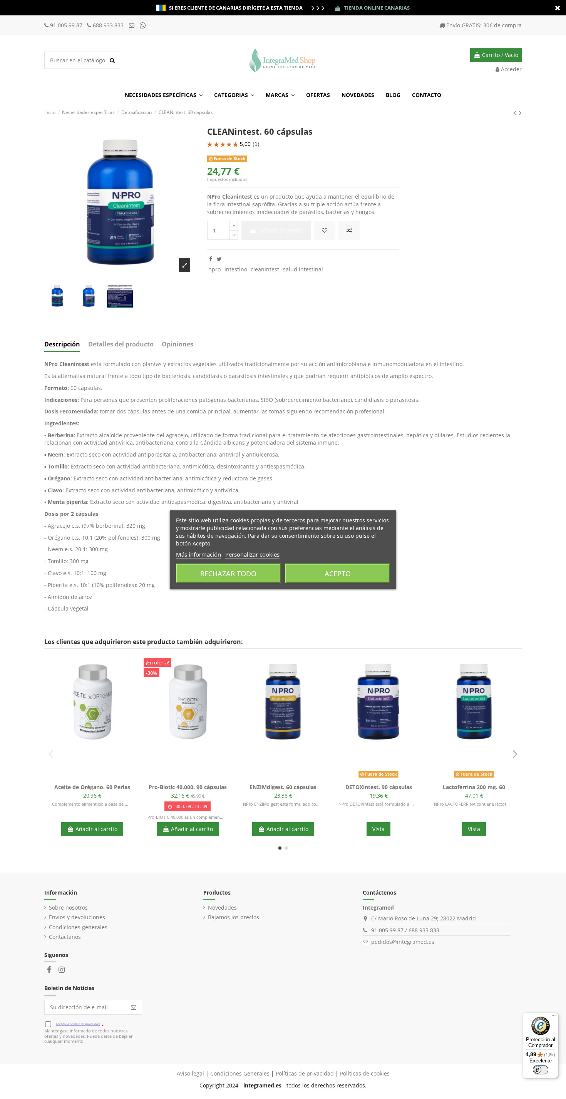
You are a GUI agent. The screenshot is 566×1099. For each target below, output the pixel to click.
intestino (235, 269)
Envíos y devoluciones (77, 917)
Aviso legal (190, 1073)
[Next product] (520, 112)
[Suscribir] (134, 1007)
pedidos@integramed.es (402, 941)
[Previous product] (516, 112)
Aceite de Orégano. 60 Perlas (92, 787)
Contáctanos (65, 936)
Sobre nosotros (68, 907)
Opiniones (177, 344)
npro (214, 269)
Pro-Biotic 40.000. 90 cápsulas (188, 787)
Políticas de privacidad (305, 1073)
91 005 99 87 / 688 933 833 (405, 930)
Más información (198, 554)
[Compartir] (210, 259)
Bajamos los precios (233, 917)
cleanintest (265, 269)
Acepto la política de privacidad (78, 1024)
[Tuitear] (219, 259)
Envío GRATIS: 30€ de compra (484, 25)
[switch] (540, 1069)
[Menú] (553, 1017)
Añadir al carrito (282, 230)
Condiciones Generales (240, 1073)
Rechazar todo (228, 573)
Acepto (338, 573)
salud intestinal (303, 269)
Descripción (62, 344)
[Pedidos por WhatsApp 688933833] (143, 25)
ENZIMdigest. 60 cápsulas (283, 787)
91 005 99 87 (67, 25)
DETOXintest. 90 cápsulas (378, 787)
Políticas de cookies (365, 1073)
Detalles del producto (121, 344)
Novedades (222, 907)
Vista (378, 829)
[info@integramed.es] (132, 25)
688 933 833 (108, 25)
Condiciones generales (78, 927)
